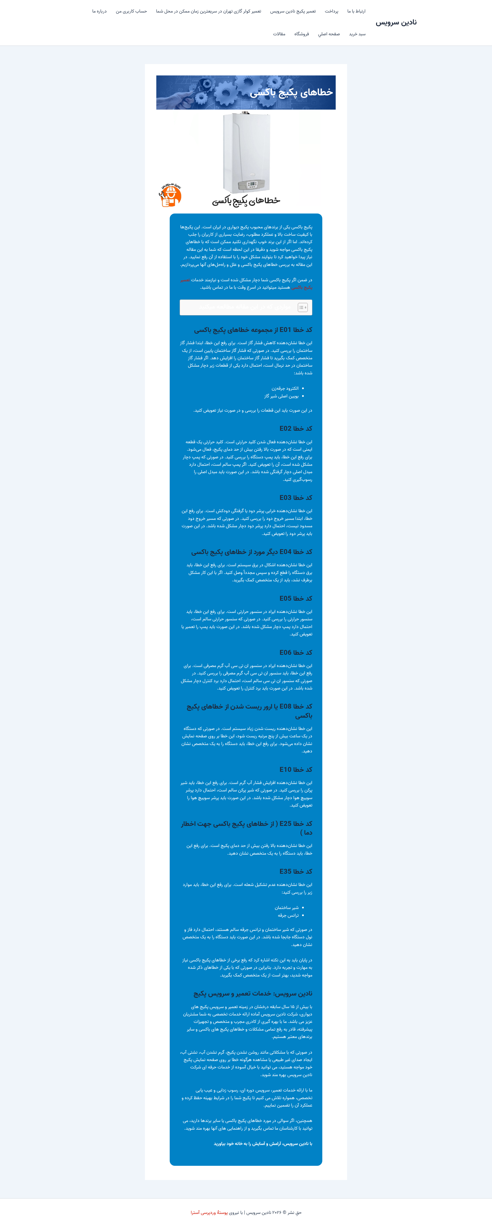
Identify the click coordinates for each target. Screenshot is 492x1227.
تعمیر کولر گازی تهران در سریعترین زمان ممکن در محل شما (208, 11)
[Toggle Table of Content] (300, 307)
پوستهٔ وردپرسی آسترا (209, 1212)
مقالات (279, 34)
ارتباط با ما (356, 11)
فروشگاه (301, 34)
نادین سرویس (396, 22)
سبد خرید (357, 34)
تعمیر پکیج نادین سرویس (293, 11)
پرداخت (331, 11)
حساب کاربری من (131, 11)
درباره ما (99, 11)
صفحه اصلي (329, 34)
